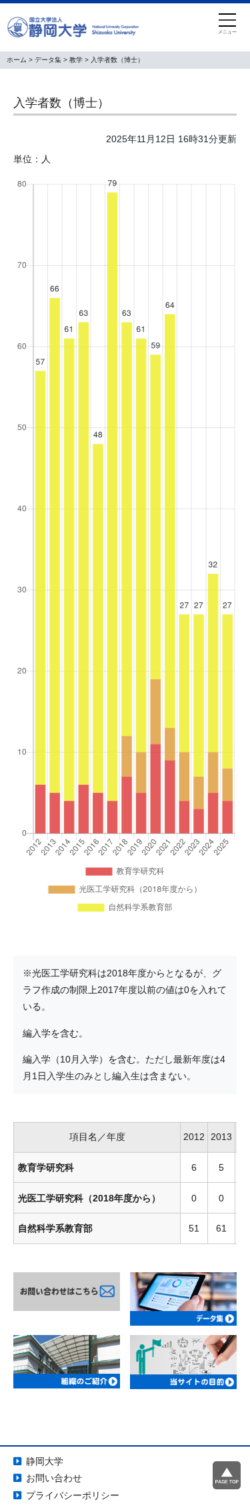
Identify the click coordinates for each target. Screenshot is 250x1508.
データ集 (48, 59)
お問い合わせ (54, 1478)
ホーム (17, 59)
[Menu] (227, 24)
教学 (76, 59)
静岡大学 (44, 1461)
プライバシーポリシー (72, 1495)
